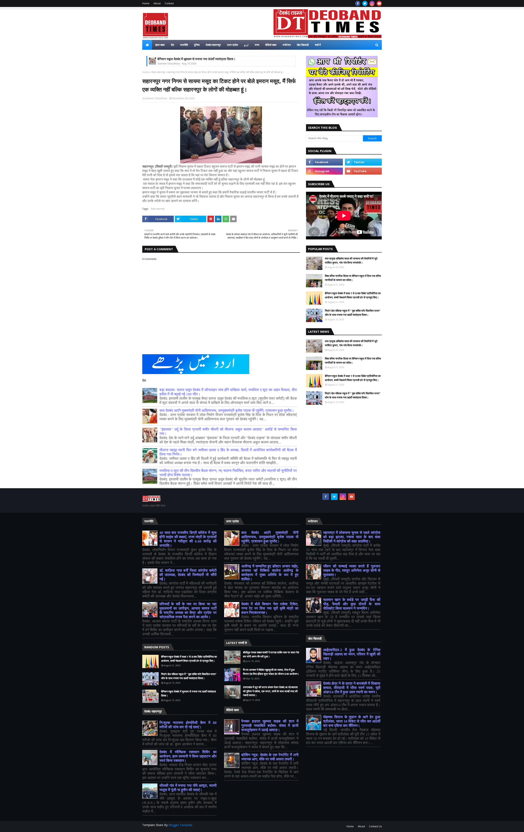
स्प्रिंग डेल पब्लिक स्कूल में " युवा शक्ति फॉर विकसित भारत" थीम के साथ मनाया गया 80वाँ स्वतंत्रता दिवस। (352, 313)
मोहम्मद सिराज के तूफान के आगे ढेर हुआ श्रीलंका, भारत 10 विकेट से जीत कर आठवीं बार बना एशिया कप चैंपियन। (351, 721)
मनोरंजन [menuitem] (287, 45)
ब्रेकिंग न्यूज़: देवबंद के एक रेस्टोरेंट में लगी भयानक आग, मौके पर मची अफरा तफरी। (269, 757)
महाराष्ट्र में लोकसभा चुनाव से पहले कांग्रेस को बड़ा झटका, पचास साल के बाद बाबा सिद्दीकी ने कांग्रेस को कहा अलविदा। (351, 537)
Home (145, 3)
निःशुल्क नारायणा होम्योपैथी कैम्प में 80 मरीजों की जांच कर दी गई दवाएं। (188, 725)
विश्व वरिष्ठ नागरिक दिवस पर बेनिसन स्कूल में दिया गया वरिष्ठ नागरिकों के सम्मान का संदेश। (353, 278)
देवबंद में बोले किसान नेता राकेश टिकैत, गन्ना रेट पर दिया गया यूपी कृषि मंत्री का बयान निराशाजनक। (269, 608)
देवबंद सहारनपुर (158, 72)
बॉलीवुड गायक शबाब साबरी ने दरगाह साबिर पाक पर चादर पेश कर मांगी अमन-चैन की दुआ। (271, 654)
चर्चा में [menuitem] (318, 45)
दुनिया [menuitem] (197, 45)
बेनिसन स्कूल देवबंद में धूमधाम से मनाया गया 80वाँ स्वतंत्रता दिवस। (196, 59)
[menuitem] (147, 45)
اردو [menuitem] (246, 45)
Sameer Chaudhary (156, 98)
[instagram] (372, 3)
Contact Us (375, 826)
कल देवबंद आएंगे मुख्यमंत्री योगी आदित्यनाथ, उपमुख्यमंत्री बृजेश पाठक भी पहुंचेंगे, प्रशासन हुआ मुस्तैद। (226, 410)
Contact (169, 3)
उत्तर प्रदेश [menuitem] (232, 45)
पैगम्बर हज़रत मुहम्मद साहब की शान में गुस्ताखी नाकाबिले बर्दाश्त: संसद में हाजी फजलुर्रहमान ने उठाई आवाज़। (269, 725)
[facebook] (357, 3)
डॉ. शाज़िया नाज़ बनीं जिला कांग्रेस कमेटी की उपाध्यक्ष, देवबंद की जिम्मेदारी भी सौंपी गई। (188, 574)
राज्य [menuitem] (257, 45)
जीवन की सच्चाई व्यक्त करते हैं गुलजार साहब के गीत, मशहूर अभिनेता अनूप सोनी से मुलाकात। (351, 570)
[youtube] (379, 3)
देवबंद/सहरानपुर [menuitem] (213, 45)
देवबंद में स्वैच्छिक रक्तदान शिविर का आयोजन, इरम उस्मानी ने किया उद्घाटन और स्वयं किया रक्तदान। (188, 756)
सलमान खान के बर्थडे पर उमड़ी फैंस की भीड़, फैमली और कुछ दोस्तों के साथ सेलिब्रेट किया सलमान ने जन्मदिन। (351, 604)
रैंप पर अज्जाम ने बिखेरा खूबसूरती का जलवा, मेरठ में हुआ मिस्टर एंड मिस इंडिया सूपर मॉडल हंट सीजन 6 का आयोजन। (271, 672)
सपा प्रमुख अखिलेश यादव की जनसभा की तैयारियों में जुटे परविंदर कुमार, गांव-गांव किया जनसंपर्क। (351, 260)
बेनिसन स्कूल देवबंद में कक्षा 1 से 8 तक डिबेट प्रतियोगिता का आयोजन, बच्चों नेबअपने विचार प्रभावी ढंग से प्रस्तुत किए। (353, 295)
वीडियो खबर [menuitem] (271, 45)
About (157, 3)
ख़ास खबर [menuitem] (160, 45)
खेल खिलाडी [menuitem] (303, 45)
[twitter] (364, 3)
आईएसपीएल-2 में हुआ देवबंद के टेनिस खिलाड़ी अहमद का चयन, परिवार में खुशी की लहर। (351, 654)
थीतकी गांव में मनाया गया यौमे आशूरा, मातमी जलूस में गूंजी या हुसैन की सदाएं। (188, 788)
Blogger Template (180, 825)
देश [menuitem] (172, 45)
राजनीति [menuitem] (184, 45)
